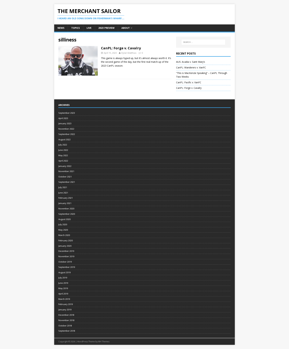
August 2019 (64, 272)
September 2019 (66, 267)
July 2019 (62, 277)
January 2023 (64, 123)
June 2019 (63, 282)
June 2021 (63, 192)
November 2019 (66, 256)
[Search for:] (203, 42)
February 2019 (65, 304)
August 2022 (64, 139)
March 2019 (64, 299)
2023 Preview (106, 27)
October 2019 (65, 261)
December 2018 (66, 314)
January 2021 (64, 203)
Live (89, 27)
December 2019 (66, 251)
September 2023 (66, 112)
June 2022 (63, 150)
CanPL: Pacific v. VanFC (188, 82)
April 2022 (63, 160)
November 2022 (66, 128)
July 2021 (62, 187)
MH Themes (103, 341)
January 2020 (64, 245)
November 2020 (66, 208)
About (125, 27)
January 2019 (64, 309)
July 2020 (62, 224)
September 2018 (66, 330)
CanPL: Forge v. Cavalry (121, 48)
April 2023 (63, 118)
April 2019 (63, 293)
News (61, 27)
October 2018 (65, 325)
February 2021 (65, 197)
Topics (75, 27)
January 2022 (64, 166)
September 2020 (66, 213)
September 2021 (66, 181)
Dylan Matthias (128, 52)
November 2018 (66, 320)
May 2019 (63, 288)
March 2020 (64, 235)
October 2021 (65, 176)
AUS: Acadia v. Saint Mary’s (190, 61)
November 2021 (66, 171)
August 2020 (64, 219)
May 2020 (63, 229)
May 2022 (63, 155)
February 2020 (65, 240)
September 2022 (66, 134)
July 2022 (62, 144)
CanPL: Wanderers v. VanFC (191, 67)
